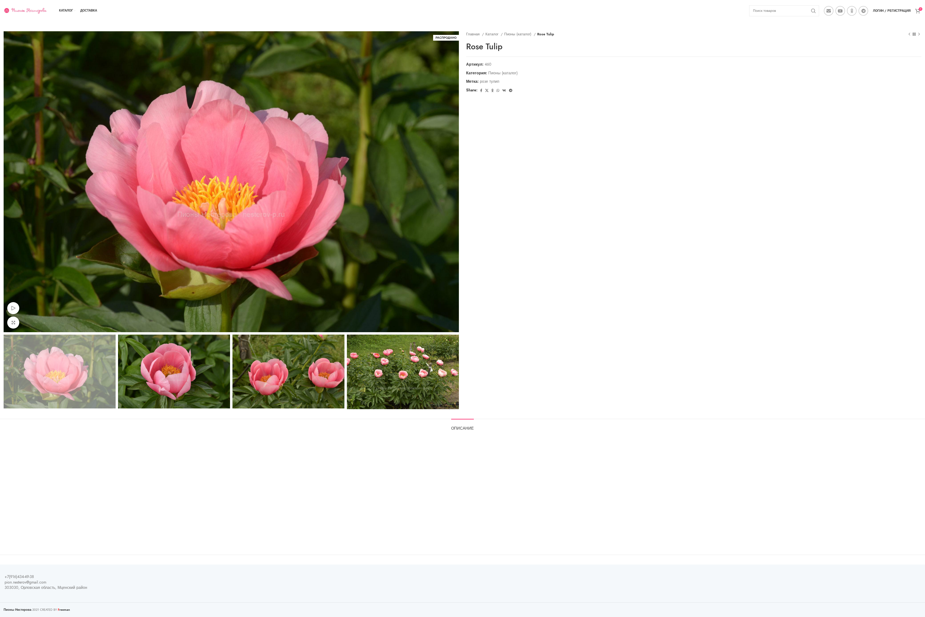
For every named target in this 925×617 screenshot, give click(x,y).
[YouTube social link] (840, 11)
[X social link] (487, 90)
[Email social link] (828, 11)
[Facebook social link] (481, 90)
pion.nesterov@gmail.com (25, 582)
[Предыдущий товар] (909, 34)
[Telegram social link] (863, 11)
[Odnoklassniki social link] (852, 11)
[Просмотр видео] (13, 308)
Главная (473, 34)
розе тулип (489, 81)
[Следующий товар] (919, 34)
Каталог (492, 34)
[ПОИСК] (813, 10)
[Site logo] (25, 10)
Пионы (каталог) (518, 34)
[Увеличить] (13, 323)
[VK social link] (504, 90)
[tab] (462, 426)
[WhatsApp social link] (498, 90)
